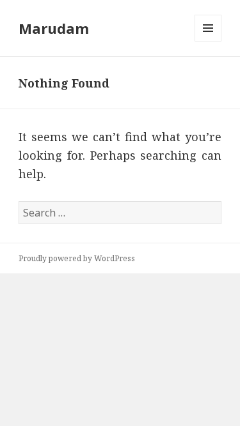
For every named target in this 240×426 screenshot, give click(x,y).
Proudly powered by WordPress (77, 258)
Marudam (54, 28)
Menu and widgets (208, 41)
